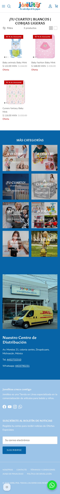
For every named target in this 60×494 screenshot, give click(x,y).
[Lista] (55, 28)
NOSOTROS (8, 469)
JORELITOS (14, 483)
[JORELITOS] (30, 6)
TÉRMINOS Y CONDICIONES (42, 469)
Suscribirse (14, 450)
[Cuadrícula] (51, 28)
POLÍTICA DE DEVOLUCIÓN (39, 474)
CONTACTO (21, 469)
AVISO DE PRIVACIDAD (13, 474)
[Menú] (3, 6)
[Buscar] (10, 6)
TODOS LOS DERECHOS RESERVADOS (37, 483)
